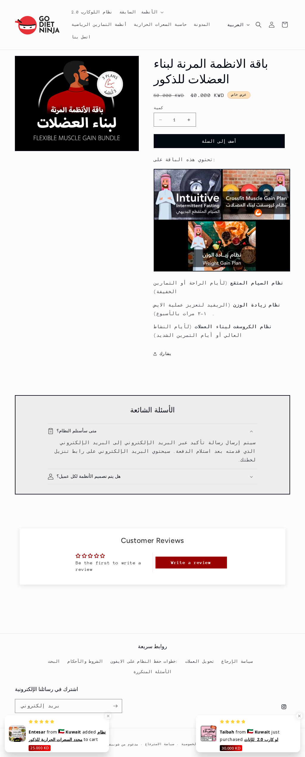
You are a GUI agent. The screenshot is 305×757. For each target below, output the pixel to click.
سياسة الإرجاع (237, 661)
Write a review (191, 562)
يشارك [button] (166, 353)
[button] (141, 12)
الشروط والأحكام (85, 661)
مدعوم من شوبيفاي (121, 744)
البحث (54, 661)
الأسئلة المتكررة (152, 672)
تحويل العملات (199, 661)
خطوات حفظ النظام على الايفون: (144, 661)
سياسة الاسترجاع (159, 744)
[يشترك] (115, 706)
